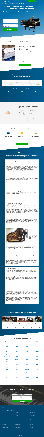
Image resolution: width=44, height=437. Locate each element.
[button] (2, 1)
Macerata (17, 379)
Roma (37, 343)
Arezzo (7, 348)
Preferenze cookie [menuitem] (32, 419)
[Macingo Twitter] (22, 435)
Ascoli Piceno (7, 349)
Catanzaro (6, 379)
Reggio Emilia (27, 379)
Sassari (37, 346)
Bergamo (6, 361)
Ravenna (27, 375)
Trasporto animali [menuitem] (17, 427)
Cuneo (17, 348)
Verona (37, 374)
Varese (37, 369)
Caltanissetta (7, 372)
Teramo (37, 356)
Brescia (7, 367)
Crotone (17, 346)
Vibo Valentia (37, 375)
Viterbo (37, 379)
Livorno (17, 374)
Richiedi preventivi (10, 29)
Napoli (27, 349)
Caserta (7, 375)
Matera (27, 343)
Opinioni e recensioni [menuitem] (18, 416)
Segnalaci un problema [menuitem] (32, 409)
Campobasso (7, 374)
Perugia (27, 359)
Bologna (7, 364)
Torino (37, 359)
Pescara (27, 362)
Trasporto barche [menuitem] (30, 424)
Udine (37, 367)
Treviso (37, 364)
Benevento (6, 359)
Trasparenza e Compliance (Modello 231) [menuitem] (35, 416)
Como (17, 341)
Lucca (17, 377)
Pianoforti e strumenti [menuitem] (5, 427)
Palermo (27, 354)
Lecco (17, 372)
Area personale (39, 1)
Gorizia (17, 362)
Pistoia (27, 367)
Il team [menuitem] (17, 412)
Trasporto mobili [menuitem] (4, 424)
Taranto (37, 354)
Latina (17, 369)
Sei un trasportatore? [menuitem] (21, 1)
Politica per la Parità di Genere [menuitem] (33, 418)
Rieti (27, 380)
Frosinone (16, 359)
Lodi (17, 375)
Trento (37, 362)
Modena (27, 348)
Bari (6, 354)
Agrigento (6, 341)
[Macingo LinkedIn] (24, 435)
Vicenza (37, 377)
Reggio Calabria (27, 377)
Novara (27, 351)
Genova (17, 361)
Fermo (17, 351)
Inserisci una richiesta (31, 1)
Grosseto (17, 364)
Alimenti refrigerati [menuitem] (17, 424)
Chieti (7, 380)
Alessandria (7, 343)
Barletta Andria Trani (7, 356)
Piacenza (27, 364)
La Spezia (17, 367)
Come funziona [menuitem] (14, 1)
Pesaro (27, 361)
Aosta (7, 346)
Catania (7, 377)
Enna (17, 349)
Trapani (37, 361)
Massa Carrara (27, 341)
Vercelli (37, 372)
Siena (37, 349)
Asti (6, 351)
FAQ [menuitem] (26, 1)
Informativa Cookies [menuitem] (32, 415)
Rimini (37, 341)
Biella (7, 362)
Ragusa (27, 374)
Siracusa (37, 351)
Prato (27, 372)
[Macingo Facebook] (19, 435)
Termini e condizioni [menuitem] (32, 412)
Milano (27, 346)
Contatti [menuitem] (17, 415)
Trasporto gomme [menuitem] (30, 427)
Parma (27, 356)
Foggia (17, 356)
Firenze (17, 354)
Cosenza (17, 343)
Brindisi (7, 369)
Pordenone (27, 369)
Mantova (17, 380)
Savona (37, 348)
